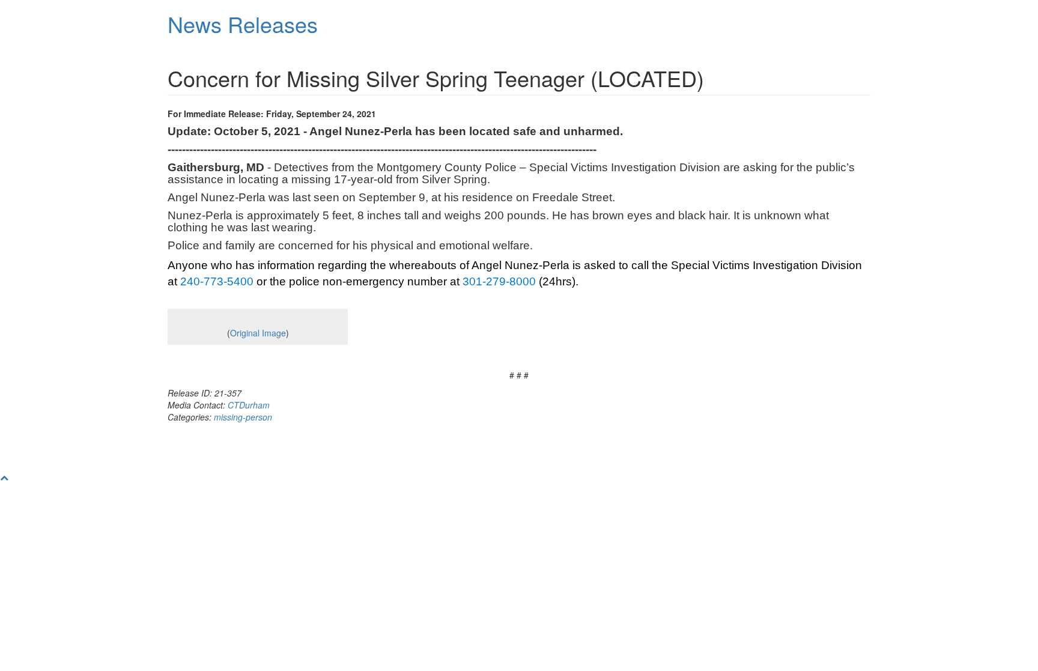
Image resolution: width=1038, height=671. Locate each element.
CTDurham (249, 405)
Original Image (258, 333)
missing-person (243, 417)
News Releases (243, 23)
